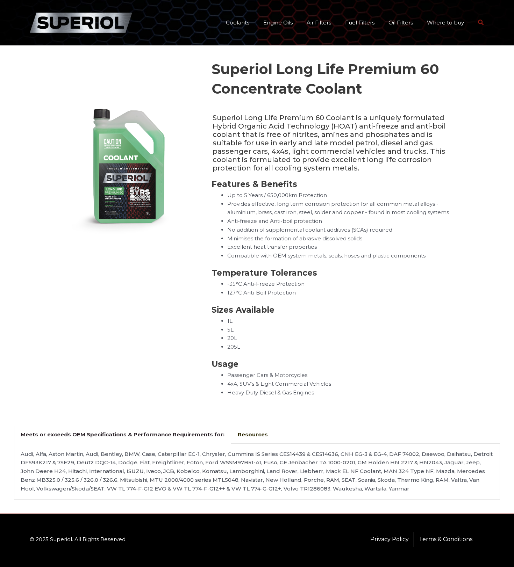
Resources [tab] (253, 434)
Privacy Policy (389, 539)
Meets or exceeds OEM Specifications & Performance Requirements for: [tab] (122, 434)
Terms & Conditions (445, 539)
